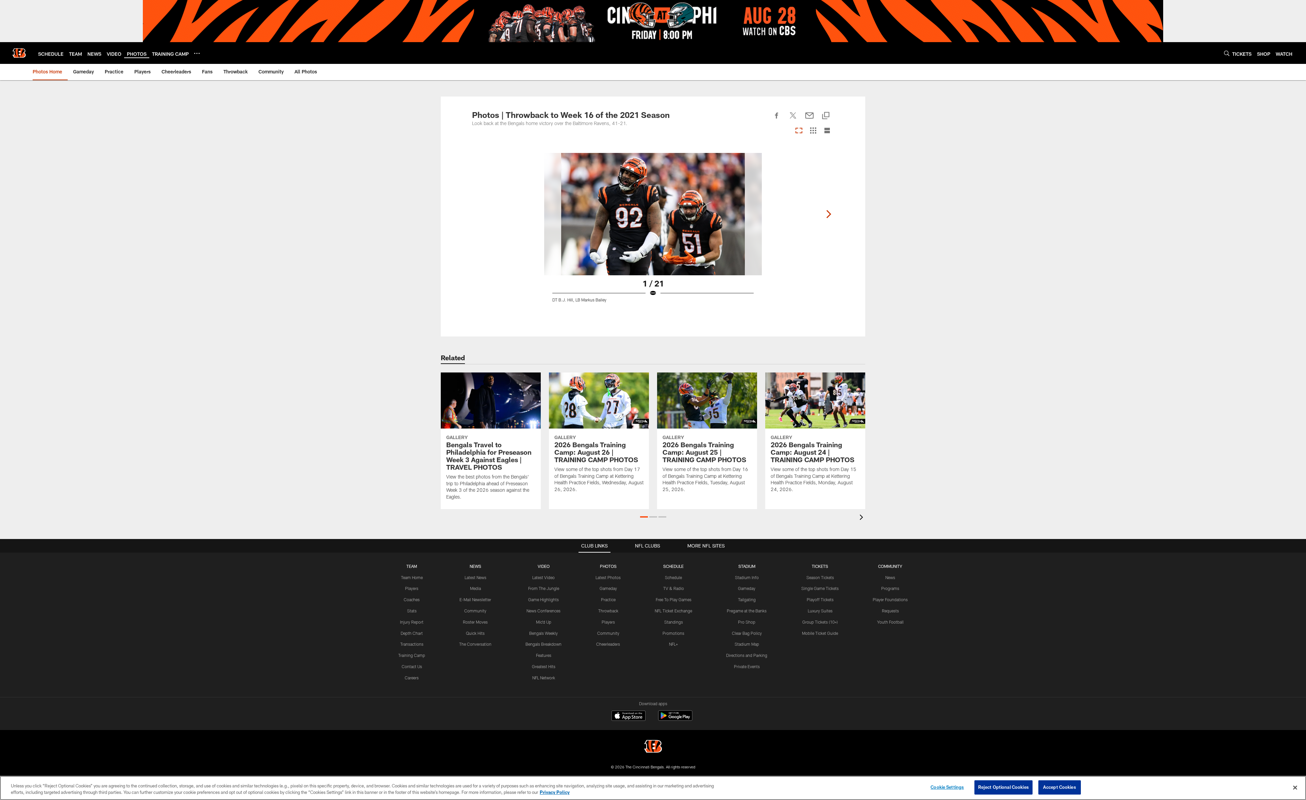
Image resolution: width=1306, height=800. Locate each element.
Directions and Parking (746, 655)
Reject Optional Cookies (1003, 787)
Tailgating (747, 599)
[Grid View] (813, 131)
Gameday (608, 588)
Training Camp (411, 655)
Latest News (475, 577)
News (890, 577)
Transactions (411, 644)
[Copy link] (825, 116)
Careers (412, 677)
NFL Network (543, 677)
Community (475, 610)
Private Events (747, 666)
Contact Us (412, 666)
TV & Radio (673, 588)
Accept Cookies (1059, 787)
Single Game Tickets (820, 588)
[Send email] (809, 119)
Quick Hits (475, 633)
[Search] (1226, 53)
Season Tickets (820, 577)
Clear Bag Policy (747, 633)
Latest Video (543, 577)
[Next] (828, 214)
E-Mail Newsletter (475, 599)
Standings (673, 622)
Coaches (412, 599)
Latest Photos (608, 577)
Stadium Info (747, 577)
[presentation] (862, 518)
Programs (890, 588)
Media (475, 588)
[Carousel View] (799, 131)
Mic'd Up (543, 622)
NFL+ (673, 644)
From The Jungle (543, 588)
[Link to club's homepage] (19, 53)
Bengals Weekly (543, 633)
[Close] (1295, 787)
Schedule (673, 577)
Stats (412, 610)
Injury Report (411, 622)
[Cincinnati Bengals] (653, 747)
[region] (653, 788)
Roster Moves (475, 622)
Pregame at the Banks (747, 610)
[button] (644, 517)
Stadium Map (747, 644)
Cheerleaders (608, 644)
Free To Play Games (673, 599)
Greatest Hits (543, 666)
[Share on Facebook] (776, 119)
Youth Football (890, 622)
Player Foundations (890, 599)
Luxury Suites (820, 610)
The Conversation (475, 644)
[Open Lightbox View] (653, 232)
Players (411, 588)
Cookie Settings (947, 787)
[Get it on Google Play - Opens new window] (675, 719)
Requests (890, 610)
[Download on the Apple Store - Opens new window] (628, 716)
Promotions (673, 633)
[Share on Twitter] (793, 119)
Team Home (412, 577)
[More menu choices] (197, 53)
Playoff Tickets (820, 599)
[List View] (827, 131)
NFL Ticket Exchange (673, 610)
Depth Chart (412, 633)
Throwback (608, 610)
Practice (608, 599)
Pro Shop (746, 622)
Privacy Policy (555, 792)
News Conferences (543, 610)
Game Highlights (543, 599)
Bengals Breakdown (543, 644)
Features (543, 655)
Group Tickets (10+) (820, 622)
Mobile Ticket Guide (820, 633)
